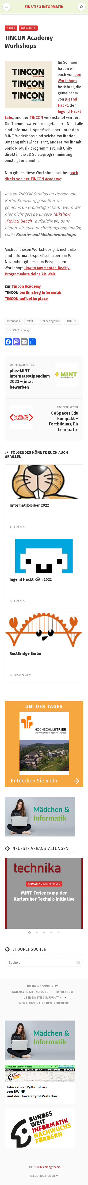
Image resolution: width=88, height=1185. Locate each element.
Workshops (28, 28)
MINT (30, 321)
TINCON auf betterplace (26, 298)
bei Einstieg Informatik (40, 292)
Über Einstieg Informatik (42, 997)
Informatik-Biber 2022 (29, 505)
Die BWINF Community (42, 986)
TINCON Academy (18, 330)
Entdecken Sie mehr (34, 780)
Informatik (13, 321)
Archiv (11, 28)
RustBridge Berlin (25, 653)
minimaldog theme (49, 1167)
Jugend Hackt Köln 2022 (31, 579)
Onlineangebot (50, 321)
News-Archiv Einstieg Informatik (44, 1003)
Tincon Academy (26, 286)
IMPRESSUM (64, 992)
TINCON (36, 117)
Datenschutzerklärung (30, 992)
